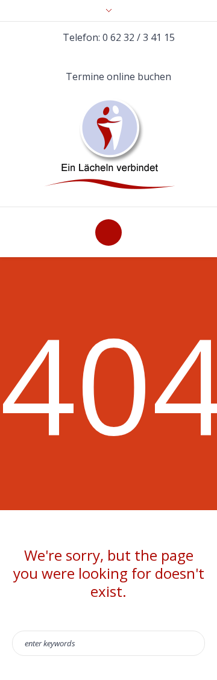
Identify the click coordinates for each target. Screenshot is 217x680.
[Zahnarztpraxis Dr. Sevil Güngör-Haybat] (108, 144)
